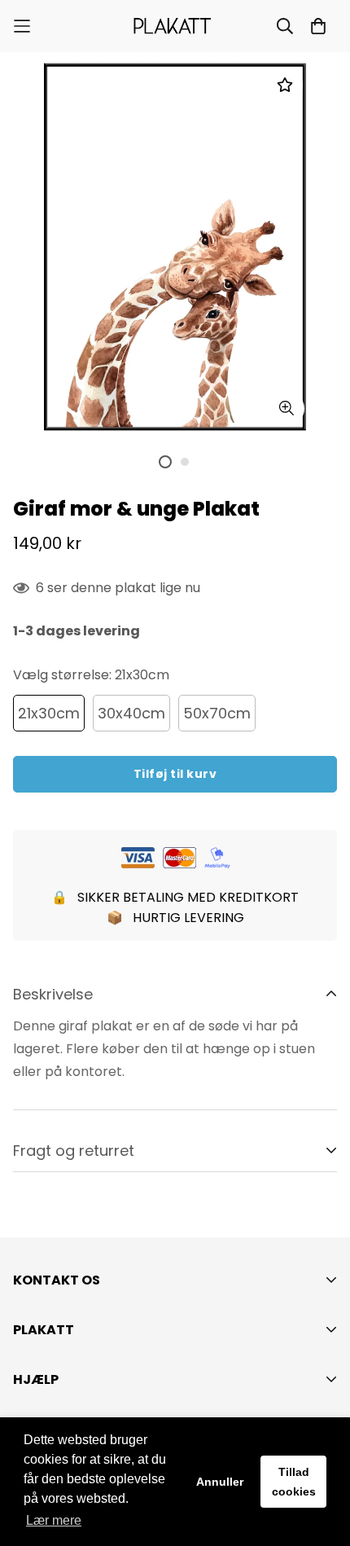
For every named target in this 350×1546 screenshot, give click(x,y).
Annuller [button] (219, 1481)
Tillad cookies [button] (294, 1481)
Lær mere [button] (53, 1520)
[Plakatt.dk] (175, 26)
